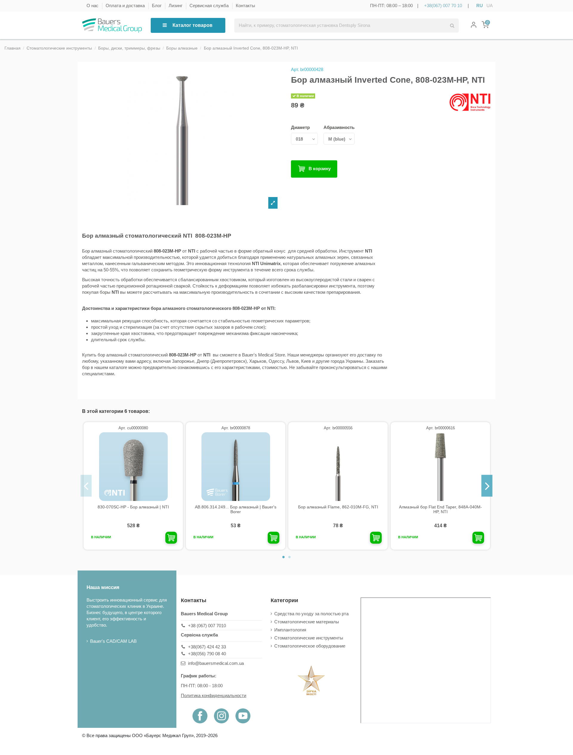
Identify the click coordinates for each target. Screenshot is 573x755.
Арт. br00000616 (440, 428)
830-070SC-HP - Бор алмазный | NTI (133, 507)
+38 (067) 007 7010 (207, 625)
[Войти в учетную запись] (473, 25)
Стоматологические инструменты (308, 637)
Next (486, 486)
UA (489, 5)
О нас (93, 5)
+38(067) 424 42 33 (207, 646)
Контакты (245, 5)
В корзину (320, 168)
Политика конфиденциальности (213, 695)
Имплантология (290, 629)
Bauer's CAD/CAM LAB (113, 641)
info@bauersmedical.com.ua (216, 663)
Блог (157, 5)
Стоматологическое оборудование (309, 645)
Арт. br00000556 (338, 428)
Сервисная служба (210, 5)
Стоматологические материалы (306, 621)
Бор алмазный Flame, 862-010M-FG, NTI (338, 507)
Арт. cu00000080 (133, 428)
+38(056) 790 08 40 (207, 653)
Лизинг (176, 5)
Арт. (295, 69)
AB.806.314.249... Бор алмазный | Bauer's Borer (235, 509)
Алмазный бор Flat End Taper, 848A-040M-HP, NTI (440, 509)
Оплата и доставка (126, 5)
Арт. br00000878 (235, 428)
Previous (86, 486)
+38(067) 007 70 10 (443, 5)
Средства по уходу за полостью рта (311, 613)
